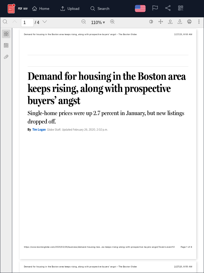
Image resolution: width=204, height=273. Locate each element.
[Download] (180, 21)
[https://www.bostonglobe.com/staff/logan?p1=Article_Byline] (39, 130)
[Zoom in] (112, 21)
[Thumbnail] (6, 34)
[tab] (6, 35)
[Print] (189, 21)
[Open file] (170, 21)
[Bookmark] (6, 45)
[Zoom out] (83, 21)
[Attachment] (6, 57)
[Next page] (44, 21)
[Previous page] (14, 21)
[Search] (5, 21)
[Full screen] (160, 21)
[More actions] (199, 21)
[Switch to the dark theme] (151, 21)
